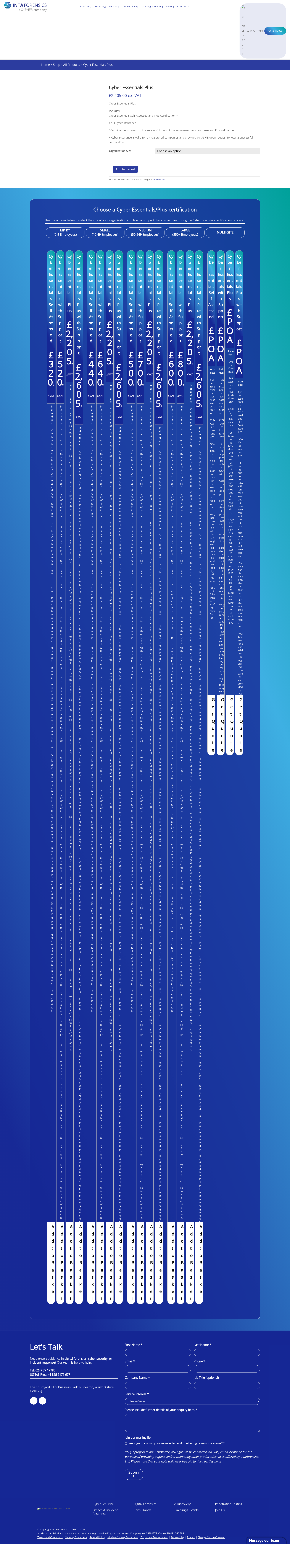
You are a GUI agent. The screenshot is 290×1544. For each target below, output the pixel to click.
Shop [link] (56, 64)
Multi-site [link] (225, 232)
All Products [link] (71, 64)
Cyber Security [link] (103, 1504)
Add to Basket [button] (53, 1263)
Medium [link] (145, 230)
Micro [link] (65, 230)
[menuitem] (85, 7)
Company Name (137, 1377)
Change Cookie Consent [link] (211, 1537)
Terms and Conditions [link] (50, 1537)
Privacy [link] (191, 1537)
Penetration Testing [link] (228, 1504)
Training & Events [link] (186, 1510)
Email (130, 1361)
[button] (288, 1522)
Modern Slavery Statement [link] (123, 1537)
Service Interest (137, 1394)
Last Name (202, 1344)
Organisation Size (120, 151)
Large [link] (185, 230)
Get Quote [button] (213, 725)
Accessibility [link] (177, 1537)
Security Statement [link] (76, 1537)
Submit (133, 1474)
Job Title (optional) (206, 1377)
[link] (25, 7)
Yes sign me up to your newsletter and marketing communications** (176, 1443)
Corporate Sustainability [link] (154, 1537)
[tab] (65, 232)
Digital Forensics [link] (145, 1504)
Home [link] (45, 64)
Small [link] (105, 230)
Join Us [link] (220, 1510)
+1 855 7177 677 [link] (59, 1374)
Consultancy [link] (142, 1510)
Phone (199, 1361)
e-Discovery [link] (182, 1504)
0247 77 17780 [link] (45, 1370)
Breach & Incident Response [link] (105, 1512)
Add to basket (125, 169)
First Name (133, 1344)
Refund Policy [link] (97, 1537)
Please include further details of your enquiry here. (161, 1410)
